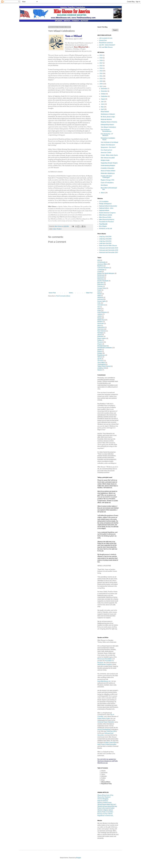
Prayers (99, 344)
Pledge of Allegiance (105, 203)
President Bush (102, 346)
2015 (101, 65)
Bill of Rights (103, 226)
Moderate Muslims (106, 119)
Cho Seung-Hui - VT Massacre (107, 134)
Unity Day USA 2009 (105, 236)
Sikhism (100, 357)
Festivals (100, 286)
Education (100, 282)
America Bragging (102, 799)
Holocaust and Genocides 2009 (108, 250)
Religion (100, 353)
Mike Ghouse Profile (105, 217)
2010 (101, 78)
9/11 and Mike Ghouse (106, 47)
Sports (99, 359)
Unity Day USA (111, 731)
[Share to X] (80, 226)
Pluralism (59, 229)
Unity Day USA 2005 (105, 243)
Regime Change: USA (107, 180)
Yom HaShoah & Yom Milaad (109, 142)
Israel (99, 310)
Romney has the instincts (104, 814)
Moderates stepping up (108, 173)
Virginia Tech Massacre (108, 145)
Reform (99, 351)
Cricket (99, 271)
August (103, 99)
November (104, 91)
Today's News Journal (104, 366)
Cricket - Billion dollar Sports (109, 155)
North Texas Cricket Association (106, 744)
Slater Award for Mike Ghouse (108, 245)
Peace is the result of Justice (105, 808)
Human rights (101, 301)
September (104, 96)
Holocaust (100, 299)
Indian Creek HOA (110, 742)
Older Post (89, 293)
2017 (101, 63)
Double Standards (103, 281)
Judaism (100, 314)
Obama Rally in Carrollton (105, 812)
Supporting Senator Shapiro (109, 163)
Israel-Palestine (102, 312)
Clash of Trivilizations (107, 182)
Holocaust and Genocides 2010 (108, 248)
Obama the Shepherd (103, 797)
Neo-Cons (100, 329)
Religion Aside (105, 160)
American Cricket (106, 152)
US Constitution (104, 201)
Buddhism (100, 266)
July (102, 101)
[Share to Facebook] (83, 226)
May (102, 107)
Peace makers (101, 338)
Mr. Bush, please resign (108, 117)
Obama (99, 334)
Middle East (101, 320)
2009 (101, 81)
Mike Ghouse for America (106, 219)
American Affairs (102, 264)
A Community (101, 262)
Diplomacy (100, 279)
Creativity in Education (107, 168)
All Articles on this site (105, 228)
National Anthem (104, 210)
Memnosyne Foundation (104, 659)
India (99, 303)
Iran (98, 307)
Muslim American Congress (107, 213)
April (102, 109)
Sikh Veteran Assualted (108, 158)
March (103, 192)
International (101, 305)
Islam (54, 229)
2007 (101, 86)
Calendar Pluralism (103, 268)
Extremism (100, 284)
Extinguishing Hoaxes (107, 124)
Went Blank (104, 185)
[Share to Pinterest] (85, 226)
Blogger (78, 857)
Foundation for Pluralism (106, 221)
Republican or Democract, (105, 815)
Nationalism (101, 327)
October (103, 94)
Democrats (100, 277)
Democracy (101, 275)
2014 (101, 68)
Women (99, 370)
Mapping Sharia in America (109, 122)
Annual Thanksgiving (103, 729)
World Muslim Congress (104, 664)
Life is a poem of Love (105, 38)
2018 (101, 60)
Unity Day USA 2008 (105, 239)
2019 (101, 58)
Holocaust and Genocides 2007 (108, 252)
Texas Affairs (101, 362)
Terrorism (100, 360)
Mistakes (100, 321)
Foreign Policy (101, 288)
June (102, 104)
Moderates (100, 323)
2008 (101, 84)
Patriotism (100, 336)
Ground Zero (103, 40)
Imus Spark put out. (106, 150)
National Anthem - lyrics (106, 208)
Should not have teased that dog (107, 806)
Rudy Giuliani (105, 111)
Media (99, 318)
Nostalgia (100, 333)
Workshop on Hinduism (108, 114)
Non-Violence (101, 331)
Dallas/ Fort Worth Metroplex (106, 273)
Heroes (99, 294)
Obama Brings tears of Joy (105, 795)
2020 (101, 55)
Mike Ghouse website (105, 215)
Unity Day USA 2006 (105, 241)
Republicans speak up (106, 42)
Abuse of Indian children (108, 170)
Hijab (99, 295)
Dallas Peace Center (103, 718)
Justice (99, 316)
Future (99, 290)
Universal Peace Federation (105, 722)
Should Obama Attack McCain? (106, 804)
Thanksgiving (101, 364)
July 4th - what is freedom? (107, 45)
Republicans (101, 355)
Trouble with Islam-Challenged (106, 176)
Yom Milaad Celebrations (108, 127)
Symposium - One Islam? (108, 147)
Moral (99, 325)
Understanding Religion (108, 165)
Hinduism (100, 297)
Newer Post (52, 293)
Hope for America (102, 800)
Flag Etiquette (103, 224)
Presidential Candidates (104, 347)
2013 (101, 71)
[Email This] (76, 226)
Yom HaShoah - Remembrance (106, 130)
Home (71, 293)
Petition (99, 340)
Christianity (101, 269)
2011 (101, 76)
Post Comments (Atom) (63, 296)
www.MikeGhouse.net (103, 681)
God (98, 292)
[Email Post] (72, 226)
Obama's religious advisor (105, 810)
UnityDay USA (101, 368)
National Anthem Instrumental (108, 206)
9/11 (98, 260)
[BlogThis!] (78, 226)
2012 (101, 73)
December (104, 88)
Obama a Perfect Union (104, 802)
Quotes (99, 349)
